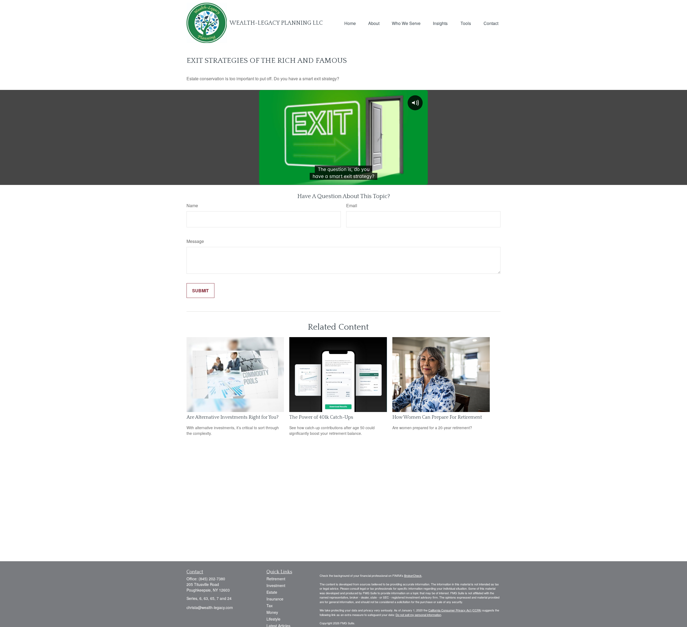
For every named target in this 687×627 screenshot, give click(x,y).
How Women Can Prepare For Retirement (437, 417)
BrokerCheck (413, 575)
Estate (271, 592)
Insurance (274, 599)
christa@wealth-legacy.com (210, 607)
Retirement (275, 578)
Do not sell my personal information (418, 615)
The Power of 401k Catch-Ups (321, 417)
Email (351, 205)
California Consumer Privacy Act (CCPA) (454, 610)
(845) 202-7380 (212, 578)
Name (192, 205)
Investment (275, 585)
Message (195, 241)
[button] (350, 22)
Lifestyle (273, 619)
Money (272, 612)
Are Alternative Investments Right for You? (233, 417)
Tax (269, 605)
